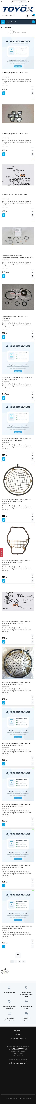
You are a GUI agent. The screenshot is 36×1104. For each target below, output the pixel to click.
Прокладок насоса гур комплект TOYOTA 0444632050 (15, 317)
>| (23, 961)
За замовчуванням (20, 32)
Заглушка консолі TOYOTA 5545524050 (14, 195)
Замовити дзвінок (19, 1063)
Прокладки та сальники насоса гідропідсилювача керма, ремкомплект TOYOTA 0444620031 (18, 257)
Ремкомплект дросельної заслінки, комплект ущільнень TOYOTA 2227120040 (16, 500)
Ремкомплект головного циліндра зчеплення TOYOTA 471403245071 (17, 378)
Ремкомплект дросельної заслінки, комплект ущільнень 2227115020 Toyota (16, 439)
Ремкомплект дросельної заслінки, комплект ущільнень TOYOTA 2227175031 (16, 866)
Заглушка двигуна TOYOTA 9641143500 (15, 134)
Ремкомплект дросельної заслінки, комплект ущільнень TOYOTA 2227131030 (16, 683)
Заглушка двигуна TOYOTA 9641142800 (15, 73)
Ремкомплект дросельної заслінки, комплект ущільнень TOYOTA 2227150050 (16, 744)
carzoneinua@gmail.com (19, 1059)
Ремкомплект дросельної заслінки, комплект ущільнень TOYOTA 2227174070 (16, 805)
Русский (23, 2)
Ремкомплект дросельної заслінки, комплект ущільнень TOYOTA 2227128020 (16, 561)
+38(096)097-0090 (6, 15)
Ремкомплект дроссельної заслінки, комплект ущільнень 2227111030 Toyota (17, 927)
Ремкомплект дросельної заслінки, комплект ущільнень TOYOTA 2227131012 (16, 622)
